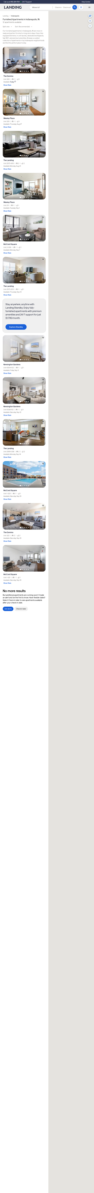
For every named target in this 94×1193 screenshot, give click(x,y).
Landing (5, 16)
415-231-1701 (15, 2)
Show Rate (7, 85)
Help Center (86, 2)
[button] (62, 7)
